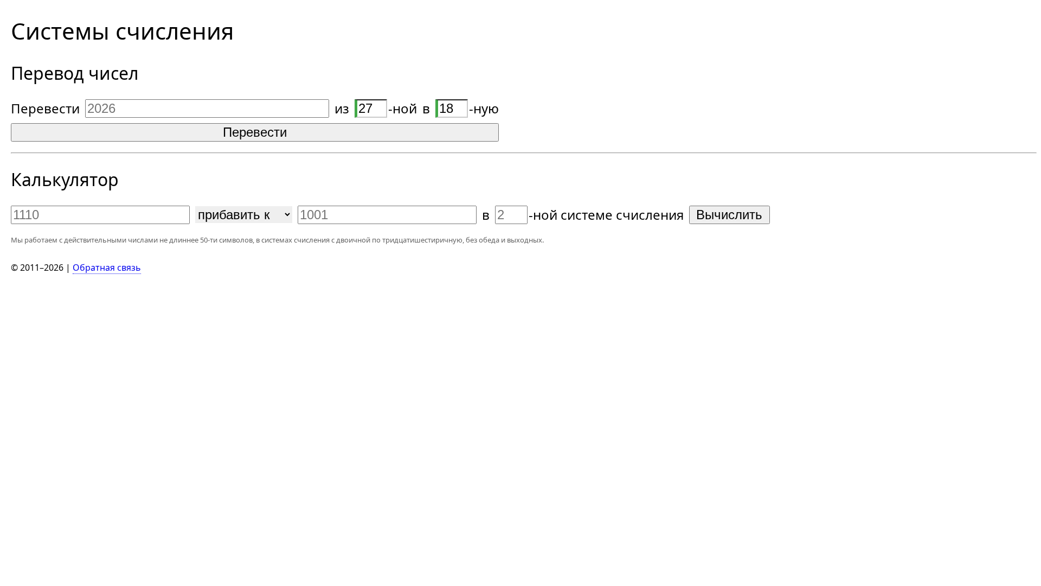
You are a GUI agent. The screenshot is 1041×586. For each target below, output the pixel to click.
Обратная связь (107, 267)
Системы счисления (122, 30)
